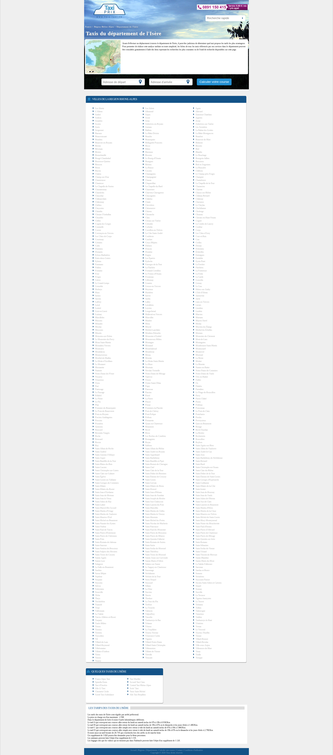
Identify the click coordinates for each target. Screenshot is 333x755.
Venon (98, 626)
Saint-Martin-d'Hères (204, 508)
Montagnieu (201, 342)
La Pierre (149, 398)
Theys (97, 598)
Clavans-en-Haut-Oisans (206, 217)
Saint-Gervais (151, 483)
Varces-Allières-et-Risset (105, 617)
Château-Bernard (203, 196)
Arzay (197, 121)
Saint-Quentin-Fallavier (155, 539)
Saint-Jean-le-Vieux (103, 498)
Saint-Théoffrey (151, 551)
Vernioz (98, 629)
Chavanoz (200, 202)
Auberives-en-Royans (154, 124)
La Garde (199, 277)
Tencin (148, 595)
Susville (199, 592)
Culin (97, 245)
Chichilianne (201, 208)
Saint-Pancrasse (151, 526)
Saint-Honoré (150, 489)
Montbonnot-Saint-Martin (206, 345)
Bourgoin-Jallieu (202, 158)
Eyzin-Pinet (200, 261)
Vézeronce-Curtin (152, 636)
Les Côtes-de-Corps (103, 236)
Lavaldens (149, 305)
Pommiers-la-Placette (154, 408)
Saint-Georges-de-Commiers (107, 483)
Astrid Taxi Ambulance (104, 694)
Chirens (148, 211)
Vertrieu (98, 633)
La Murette (200, 364)
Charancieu (200, 186)
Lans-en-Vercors (202, 302)
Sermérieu (200, 576)
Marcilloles (99, 317)
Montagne (149, 342)
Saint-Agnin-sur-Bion (205, 445)
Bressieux (200, 161)
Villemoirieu (150, 648)
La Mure (148, 364)
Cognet (199, 221)
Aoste (147, 118)
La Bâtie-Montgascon (204, 133)
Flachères (199, 267)
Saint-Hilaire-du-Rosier (104, 489)
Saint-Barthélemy (152, 458)
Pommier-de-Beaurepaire (105, 408)
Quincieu (99, 427)
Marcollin (149, 317)
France (88, 27)
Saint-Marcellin (151, 508)
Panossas (149, 389)
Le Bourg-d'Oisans (153, 158)
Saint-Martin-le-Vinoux (155, 514)
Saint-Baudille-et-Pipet (154, 461)
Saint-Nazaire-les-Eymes (105, 523)
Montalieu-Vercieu (102, 345)
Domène (148, 252)
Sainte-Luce (100, 561)
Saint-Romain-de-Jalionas (105, 542)
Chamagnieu (150, 174)
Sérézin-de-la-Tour (153, 576)
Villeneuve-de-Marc (204, 648)
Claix (147, 217)
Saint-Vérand (201, 551)
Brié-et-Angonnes (203, 164)
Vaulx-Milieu (100, 623)
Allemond (149, 111)
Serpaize (98, 579)
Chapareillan (150, 183)
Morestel (199, 355)
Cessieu (148, 171)
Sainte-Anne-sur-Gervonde (156, 558)
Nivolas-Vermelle (152, 370)
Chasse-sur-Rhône (203, 192)
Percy (198, 395)
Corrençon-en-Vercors (104, 233)
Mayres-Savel (201, 320)
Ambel (98, 114)
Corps (198, 230)
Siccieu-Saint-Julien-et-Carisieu (208, 583)
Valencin (148, 611)
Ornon (148, 380)
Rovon (98, 442)
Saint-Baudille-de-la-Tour (105, 461)
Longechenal (150, 311)
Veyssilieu (99, 636)
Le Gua (199, 286)
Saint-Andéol (100, 452)
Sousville (99, 592)
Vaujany (98, 620)
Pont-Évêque (150, 414)
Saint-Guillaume (202, 483)
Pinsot (148, 402)
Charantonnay (101, 189)
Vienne (198, 636)
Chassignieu (150, 196)
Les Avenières (201, 127)
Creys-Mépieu (151, 242)
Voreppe (199, 658)
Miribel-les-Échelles (204, 330)
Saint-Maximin (151, 517)
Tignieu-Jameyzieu (203, 598)
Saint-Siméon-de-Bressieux (106, 548)
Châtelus (148, 199)
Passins (148, 392)
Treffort (148, 604)
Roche (97, 436)
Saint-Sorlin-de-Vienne (205, 548)
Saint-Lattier (100, 505)
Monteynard (201, 349)
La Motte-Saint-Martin (154, 361)
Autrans (148, 127)
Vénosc (148, 626)
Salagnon (99, 564)
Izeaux (98, 295)
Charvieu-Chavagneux (154, 192)
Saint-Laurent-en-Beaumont (207, 505)
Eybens (98, 261)
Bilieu (147, 149)
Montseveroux (101, 355)
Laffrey (98, 302)
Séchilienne (150, 573)
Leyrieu (148, 308)
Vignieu (148, 639)
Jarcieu (98, 299)
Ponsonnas (200, 408)
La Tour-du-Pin (151, 601)
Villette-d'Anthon (102, 651)
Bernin (98, 146)
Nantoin (98, 370)
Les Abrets (99, 108)
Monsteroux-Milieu (153, 339)
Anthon (98, 118)
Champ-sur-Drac (102, 177)
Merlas (198, 324)
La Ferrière (200, 264)
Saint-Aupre (100, 458)
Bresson (98, 164)
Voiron (98, 658)
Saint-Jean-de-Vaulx (204, 495)
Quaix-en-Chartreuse (154, 423)
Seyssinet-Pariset (203, 579)
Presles (199, 417)
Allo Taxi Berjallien (138, 694)
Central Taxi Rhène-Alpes (140, 685)
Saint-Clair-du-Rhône (204, 470)
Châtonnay (99, 202)
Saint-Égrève (100, 476)
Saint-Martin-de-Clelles (155, 511)
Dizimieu (99, 249)
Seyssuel (149, 583)
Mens (147, 324)
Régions (141, 750)
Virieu (97, 654)
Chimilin (98, 211)
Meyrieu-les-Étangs (204, 327)
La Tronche (150, 608)
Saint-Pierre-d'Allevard (205, 530)
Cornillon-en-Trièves (154, 230)
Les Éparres (150, 258)
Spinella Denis (101, 682)
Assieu (98, 124)
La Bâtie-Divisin (152, 133)
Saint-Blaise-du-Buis (103, 464)
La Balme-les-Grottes (204, 130)
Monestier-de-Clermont (205, 336)
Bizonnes (149, 152)
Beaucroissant (101, 136)
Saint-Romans (201, 542)
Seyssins (99, 583)
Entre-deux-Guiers (102, 258)
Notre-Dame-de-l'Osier (104, 373)
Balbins (148, 130)
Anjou (147, 114)
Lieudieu (199, 308)
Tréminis (199, 604)
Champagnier (150, 177)
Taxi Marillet (135, 679)
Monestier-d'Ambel (153, 336)
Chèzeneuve (150, 208)
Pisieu (198, 402)
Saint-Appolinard (152, 455)
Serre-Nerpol (150, 579)
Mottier (199, 361)
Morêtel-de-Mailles (103, 358)
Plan (97, 405)
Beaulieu (98, 139)
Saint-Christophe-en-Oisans (207, 467)
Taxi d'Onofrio (101, 685)
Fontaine (98, 270)
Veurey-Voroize (151, 633)
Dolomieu (200, 249)
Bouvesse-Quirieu (102, 161)
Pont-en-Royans (102, 414)
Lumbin (199, 311)
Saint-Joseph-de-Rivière (155, 498)
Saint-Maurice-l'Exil (103, 517)
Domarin (99, 252)
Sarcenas (199, 567)
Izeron (148, 295)
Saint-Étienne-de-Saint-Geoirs (208, 476)
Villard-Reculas (202, 642)
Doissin (148, 249)
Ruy (97, 445)
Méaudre (99, 324)
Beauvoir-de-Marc (203, 139)
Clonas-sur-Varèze (153, 221)
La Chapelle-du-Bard (154, 186)
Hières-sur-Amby (203, 289)
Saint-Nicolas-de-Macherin (156, 523)
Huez (97, 292)
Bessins (199, 146)
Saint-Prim (99, 539)
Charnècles (99, 192)
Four (97, 274)
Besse (147, 146)
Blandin (199, 152)
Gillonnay (149, 280)
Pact (97, 386)
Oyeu (97, 383)
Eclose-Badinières (102, 255)
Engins (148, 255)
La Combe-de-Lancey (204, 224)
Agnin (198, 108)
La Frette (199, 274)
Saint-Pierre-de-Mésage (205, 536)
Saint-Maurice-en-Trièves (206, 514)
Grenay (199, 283)
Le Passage (99, 392)
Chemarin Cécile (102, 691)
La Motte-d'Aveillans (103, 361)
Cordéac (199, 227)
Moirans (199, 333)
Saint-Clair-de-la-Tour (154, 470)
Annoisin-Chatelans (203, 114)
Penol (147, 395)
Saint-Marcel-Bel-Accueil (105, 508)
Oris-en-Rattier (202, 377)
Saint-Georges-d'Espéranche (207, 480)
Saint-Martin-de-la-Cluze (206, 511)
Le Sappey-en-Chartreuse (155, 567)
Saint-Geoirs (150, 480)
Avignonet (99, 130)
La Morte (199, 358)
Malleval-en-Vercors (153, 314)
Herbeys (98, 289)
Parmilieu (199, 389)
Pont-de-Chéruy (152, 411)
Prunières (99, 423)
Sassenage (149, 570)
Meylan (98, 327)
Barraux (98, 133)
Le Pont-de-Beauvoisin (104, 411)
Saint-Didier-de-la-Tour (205, 473)
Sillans (148, 586)
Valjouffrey (150, 614)
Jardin (147, 299)
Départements (151, 750)
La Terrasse (200, 595)
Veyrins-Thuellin (203, 633)
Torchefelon (100, 601)
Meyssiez (99, 330)
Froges (98, 277)
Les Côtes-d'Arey (203, 233)
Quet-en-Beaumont (203, 423)
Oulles (198, 380)
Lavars (198, 305)
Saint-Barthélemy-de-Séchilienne (209, 458)
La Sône (148, 589)
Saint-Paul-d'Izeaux (204, 526)
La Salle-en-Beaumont (104, 567)
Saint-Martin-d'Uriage (104, 511)
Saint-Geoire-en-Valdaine (105, 480)
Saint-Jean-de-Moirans (104, 495)
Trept (97, 608)
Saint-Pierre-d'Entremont (105, 533)
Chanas (148, 180)
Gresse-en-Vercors (153, 286)
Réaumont (149, 427)
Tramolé (98, 604)
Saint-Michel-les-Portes (155, 520)
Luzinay (98, 314)
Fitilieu (98, 267)
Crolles (199, 242)
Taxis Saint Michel (137, 691)
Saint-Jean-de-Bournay (205, 492)
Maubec (148, 320)
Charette (199, 189)
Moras (148, 355)
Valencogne (200, 611)
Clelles (98, 221)
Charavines (150, 189)
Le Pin (98, 402)
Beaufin (148, 136)
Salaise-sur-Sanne (152, 564)
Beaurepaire (150, 139)
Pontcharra (200, 414)
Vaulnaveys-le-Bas (153, 620)
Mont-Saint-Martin (103, 342)
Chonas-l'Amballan (103, 214)
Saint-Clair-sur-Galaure (104, 473)
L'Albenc (99, 111)
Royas (148, 442)
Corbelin (148, 227)
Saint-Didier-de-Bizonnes (155, 473)
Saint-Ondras (100, 526)
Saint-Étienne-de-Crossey (155, 476)
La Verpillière (150, 629)
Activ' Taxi (134, 688)
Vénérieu (199, 623)
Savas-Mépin (100, 573)
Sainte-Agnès (100, 558)
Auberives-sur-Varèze (204, 124)
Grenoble (99, 286)
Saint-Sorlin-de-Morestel (155, 548)
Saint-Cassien (100, 467)
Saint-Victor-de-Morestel (155, 555)
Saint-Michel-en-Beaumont (106, 520)
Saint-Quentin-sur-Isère (205, 539)
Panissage (99, 389)
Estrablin (199, 258)
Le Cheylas (200, 205)
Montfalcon (100, 352)
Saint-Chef (149, 467)
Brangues (149, 161)
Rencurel (99, 430)
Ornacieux (99, 380)
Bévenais (99, 149)
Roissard (99, 439)
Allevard (199, 111)
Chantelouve (201, 180)
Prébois (148, 417)
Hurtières (149, 292)
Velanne (148, 623)
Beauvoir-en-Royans (103, 142)
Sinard (198, 586)
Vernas (198, 626)
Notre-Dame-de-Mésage (155, 373)
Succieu (148, 592)
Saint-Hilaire (100, 486)
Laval (97, 305)
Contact (179, 750)
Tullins (198, 608)
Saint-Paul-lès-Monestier (155, 530)
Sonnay (199, 589)
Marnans (199, 317)
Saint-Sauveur (101, 545)
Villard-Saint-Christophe (155, 645)
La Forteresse (201, 270)
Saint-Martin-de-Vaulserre (106, 514)
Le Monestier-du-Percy (104, 339)
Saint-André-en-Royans (155, 452)
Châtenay (199, 199)
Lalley (147, 302)
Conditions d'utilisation (193, 750)
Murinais (149, 367)
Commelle (99, 227)
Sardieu (98, 570)
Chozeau (199, 214)
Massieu (98, 320)
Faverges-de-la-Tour (153, 264)
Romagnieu (150, 439)
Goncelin (199, 280)
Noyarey (98, 377)
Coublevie (149, 236)
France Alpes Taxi (102, 679)
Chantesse (99, 183)
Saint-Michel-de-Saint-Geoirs (208, 517)
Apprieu (198, 118)
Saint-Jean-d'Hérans (153, 492)
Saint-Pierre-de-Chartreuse (206, 533)
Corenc (98, 230)
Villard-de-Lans (101, 642)
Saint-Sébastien (202, 545)
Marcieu (199, 314)
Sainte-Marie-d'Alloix (154, 561)
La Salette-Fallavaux (204, 564)
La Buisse (149, 167)
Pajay (147, 386)
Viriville (148, 654)
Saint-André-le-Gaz (204, 452)
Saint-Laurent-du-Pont (154, 505)
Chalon (98, 174)
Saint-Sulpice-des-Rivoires (106, 551)
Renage (199, 427)
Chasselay (99, 196)
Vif (96, 639)
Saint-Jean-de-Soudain (154, 495)
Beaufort (199, 136)
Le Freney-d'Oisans (153, 274)
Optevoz (148, 377)
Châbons (199, 171)
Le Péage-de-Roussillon (205, 392)
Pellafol (98, 395)
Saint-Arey (200, 455)
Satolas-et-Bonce (203, 570)
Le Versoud (200, 629)
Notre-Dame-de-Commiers (207, 370)
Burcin (98, 171)
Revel (147, 430)
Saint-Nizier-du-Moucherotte (207, 523)
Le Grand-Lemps (102, 283)
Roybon (199, 442)
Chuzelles (99, 217)
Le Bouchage (201, 155)
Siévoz (98, 586)
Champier (200, 177)
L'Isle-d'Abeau (202, 292)
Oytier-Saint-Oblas (153, 383)
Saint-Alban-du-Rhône (154, 448)
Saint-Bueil (200, 464)
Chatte (148, 202)
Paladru (199, 386)
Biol (197, 149)
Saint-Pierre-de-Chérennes (106, 536)
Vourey (98, 661)
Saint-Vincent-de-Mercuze (206, 555)
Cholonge (200, 211)
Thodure (148, 598)
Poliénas (199, 405)
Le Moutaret (100, 364)
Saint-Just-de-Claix (203, 501)
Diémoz (148, 245)
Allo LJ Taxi (100, 688)
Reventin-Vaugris (102, 433)
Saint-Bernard (201, 461)
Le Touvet (200, 601)
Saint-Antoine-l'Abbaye (105, 455)
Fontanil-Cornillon (153, 270)
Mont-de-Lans (201, 339)
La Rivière (200, 433)
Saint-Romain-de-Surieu (155, 542)
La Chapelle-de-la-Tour (205, 183)
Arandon (98, 121)
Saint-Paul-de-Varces (104, 530)
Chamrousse (100, 180)
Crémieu (98, 242)
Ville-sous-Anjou (203, 645)
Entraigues (200, 255)
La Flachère (150, 267)
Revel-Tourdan (202, 430)
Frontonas (149, 277)
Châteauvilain (100, 199)
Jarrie (198, 299)
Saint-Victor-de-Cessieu (105, 555)
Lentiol (98, 308)
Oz (197, 383)
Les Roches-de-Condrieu (155, 436)
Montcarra (99, 349)
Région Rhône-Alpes (104, 27)
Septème (98, 576)
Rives (147, 433)
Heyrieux (149, 289)
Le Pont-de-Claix (203, 411)
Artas (147, 121)
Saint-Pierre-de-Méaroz (155, 536)
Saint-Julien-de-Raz (103, 501)
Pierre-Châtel (201, 398)
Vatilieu (199, 617)
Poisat (147, 405)
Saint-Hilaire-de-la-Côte (205, 486)
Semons (199, 573)
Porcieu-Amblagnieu (103, 417)
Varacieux (200, 614)
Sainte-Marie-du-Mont (205, 561)
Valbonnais (99, 611)
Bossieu (148, 155)
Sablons (148, 445)
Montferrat (149, 352)
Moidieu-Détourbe (153, 333)
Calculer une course (167, 750)
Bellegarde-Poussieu (153, 142)
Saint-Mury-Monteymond (206, 520)
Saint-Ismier (201, 489)
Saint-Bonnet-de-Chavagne (156, 464)
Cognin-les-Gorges (103, 224)
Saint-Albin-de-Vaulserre (206, 448)
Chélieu (98, 205)
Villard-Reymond (102, 645)
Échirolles (200, 252)
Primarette (149, 420)
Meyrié (148, 327)
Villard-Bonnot (202, 639)
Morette (148, 358)
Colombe (149, 224)
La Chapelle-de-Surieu (104, 186)
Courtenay (99, 239)
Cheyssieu (99, 208)
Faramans (99, 264)
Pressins (98, 420)
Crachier (148, 239)
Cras (197, 239)
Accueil (133, 750)
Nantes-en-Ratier (203, 367)
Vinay (198, 651)
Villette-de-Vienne (152, 651)
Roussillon (200, 439)
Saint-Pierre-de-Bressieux (155, 533)
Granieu (148, 283)
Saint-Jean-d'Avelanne (104, 492)
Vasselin (148, 617)
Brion (97, 167)
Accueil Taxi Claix (137, 682)
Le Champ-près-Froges (205, 174)
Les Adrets (149, 108)
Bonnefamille (100, 155)
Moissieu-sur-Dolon (103, 336)
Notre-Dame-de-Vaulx (205, 373)
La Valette (99, 614)
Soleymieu (99, 589)
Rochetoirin (200, 436)
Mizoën (98, 333)
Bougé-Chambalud (103, 158)
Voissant (148, 658)
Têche (97, 595)
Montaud (149, 345)
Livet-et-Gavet (101, 311)
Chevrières (149, 205)
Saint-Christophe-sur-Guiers (107, 470)
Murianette (99, 367)
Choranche (149, 214)
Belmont (199, 142)
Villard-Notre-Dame (153, 642)
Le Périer (99, 398)
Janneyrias (200, 295)
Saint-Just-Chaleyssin (154, 501)
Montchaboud (151, 349)
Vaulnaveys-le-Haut (204, 620)
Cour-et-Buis (201, 236)
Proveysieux (201, 420)
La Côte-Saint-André (154, 233)
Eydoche (148, 261)
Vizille (198, 654)
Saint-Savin (150, 545)
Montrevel (200, 352)
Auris (97, 127)
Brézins (148, 164)
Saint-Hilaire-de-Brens (154, 486)
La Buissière (201, 167)
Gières (98, 280)
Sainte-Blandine (202, 558)
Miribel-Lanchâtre (152, 330)
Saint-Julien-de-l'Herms (205, 498)
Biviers (98, 152)
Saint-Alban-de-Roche (104, 448)
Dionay (199, 245)
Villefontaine (100, 648)
